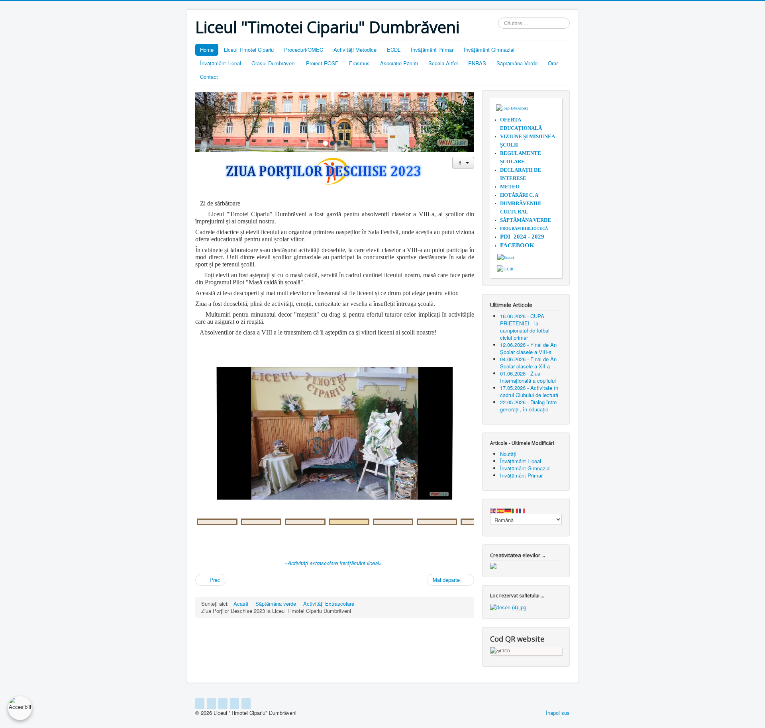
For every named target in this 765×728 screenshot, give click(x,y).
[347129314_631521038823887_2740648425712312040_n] (217, 522)
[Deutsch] (508, 510)
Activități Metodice (355, 49)
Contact (209, 76)
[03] (339, 143)
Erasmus (359, 63)
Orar (553, 63)
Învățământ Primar (432, 49)
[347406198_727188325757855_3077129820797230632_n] (305, 522)
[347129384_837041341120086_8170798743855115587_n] (349, 522)
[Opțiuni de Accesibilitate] (20, 708)
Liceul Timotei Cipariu (249, 49)
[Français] (522, 510)
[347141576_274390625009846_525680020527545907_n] (437, 522)
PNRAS (477, 63)
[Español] (500, 510)
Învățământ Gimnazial (489, 49)
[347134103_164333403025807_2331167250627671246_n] (261, 522)
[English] (493, 510)
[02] (332, 143)
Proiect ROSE (322, 63)
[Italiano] (515, 510)
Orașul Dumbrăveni (273, 63)
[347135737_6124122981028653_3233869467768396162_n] (393, 522)
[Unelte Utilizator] (463, 162)
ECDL (393, 49)
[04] (345, 143)
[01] (325, 143)
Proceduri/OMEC (303, 49)
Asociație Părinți (399, 63)
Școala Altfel (443, 63)
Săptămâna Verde (516, 63)
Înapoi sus (558, 712)
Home (207, 49)
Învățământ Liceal (220, 63)
